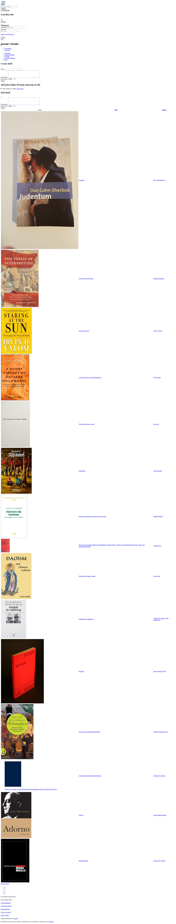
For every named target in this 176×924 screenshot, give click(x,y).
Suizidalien (82, 471)
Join (2, 39)
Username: (4, 27)
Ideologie (81, 671)
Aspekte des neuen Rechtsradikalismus (90, 776)
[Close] (1, 24)
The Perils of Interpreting (86, 278)
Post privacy (4, 79)
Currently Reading (9, 58)
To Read (6, 56)
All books (7, 50)
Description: (4, 77)
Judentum (81, 180)
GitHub (51, 921)
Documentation (5, 909)
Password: (4, 29)
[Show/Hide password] (19, 31)
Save (2, 81)
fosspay (16, 918)
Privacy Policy (5, 915)
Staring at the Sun (84, 331)
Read (5, 60)
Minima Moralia (83, 861)
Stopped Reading (9, 55)
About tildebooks (6, 903)
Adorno (81, 815)
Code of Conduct (6, 912)
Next (7, 884)
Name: (3, 69)
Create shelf (6, 63)
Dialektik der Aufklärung (86, 619)
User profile (7, 48)
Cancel (3, 22)
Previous (3, 884)
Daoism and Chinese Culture (87, 576)
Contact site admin (6, 906)
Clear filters (20, 88)
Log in (3, 37)
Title (115, 110)
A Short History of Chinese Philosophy (90, 377)
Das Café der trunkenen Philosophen (89, 732)
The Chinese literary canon (86, 424)
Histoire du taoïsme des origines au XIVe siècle (92, 516)
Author (164, 110)
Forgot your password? (7, 34)
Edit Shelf (5, 92)
